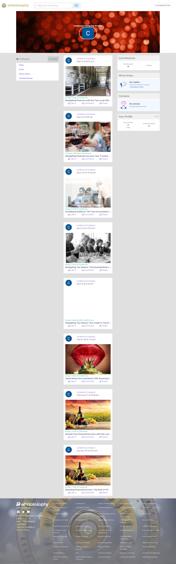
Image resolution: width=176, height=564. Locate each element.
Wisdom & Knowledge (149, 557)
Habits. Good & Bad (82, 526)
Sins (77, 553)
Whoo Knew (24, 74)
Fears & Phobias (147, 520)
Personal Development (150, 542)
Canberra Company (86, 58)
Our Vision (21, 524)
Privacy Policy (22, 530)
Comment (89, 103)
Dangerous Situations (60, 514)
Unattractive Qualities (127, 557)
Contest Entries (26, 78)
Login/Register (162, 5)
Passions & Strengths (83, 542)
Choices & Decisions (104, 507)
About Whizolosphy (25, 521)
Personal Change (126, 542)
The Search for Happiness (151, 553)
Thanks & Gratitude (104, 553)
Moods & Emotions (104, 536)
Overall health (58, 542)
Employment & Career (61, 520)
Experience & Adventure (106, 520)
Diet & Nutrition (147, 514)
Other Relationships (149, 536)
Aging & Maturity (126, 503)
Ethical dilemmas (82, 520)
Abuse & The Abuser (60, 503)
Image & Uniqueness (149, 526)
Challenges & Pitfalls (82, 507)
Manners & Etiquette (60, 536)
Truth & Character (80, 98)
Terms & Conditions (25, 527)
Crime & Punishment (149, 507)
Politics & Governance (60, 547)
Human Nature (125, 526)
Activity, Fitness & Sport (106, 503)
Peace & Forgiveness (105, 542)
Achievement (80, 503)
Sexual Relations (58, 553)
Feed (21, 65)
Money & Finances (82, 536)
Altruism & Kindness (82, 153)
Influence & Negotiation (84, 530)
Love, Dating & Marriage (150, 530)
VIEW (157, 116)
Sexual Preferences (148, 547)
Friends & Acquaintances (61, 526)
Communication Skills (127, 507)
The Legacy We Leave (127, 553)
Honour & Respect (104, 526)
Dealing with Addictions (83, 320)
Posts (21, 69)
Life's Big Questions (126, 530)
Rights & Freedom (104, 547)
